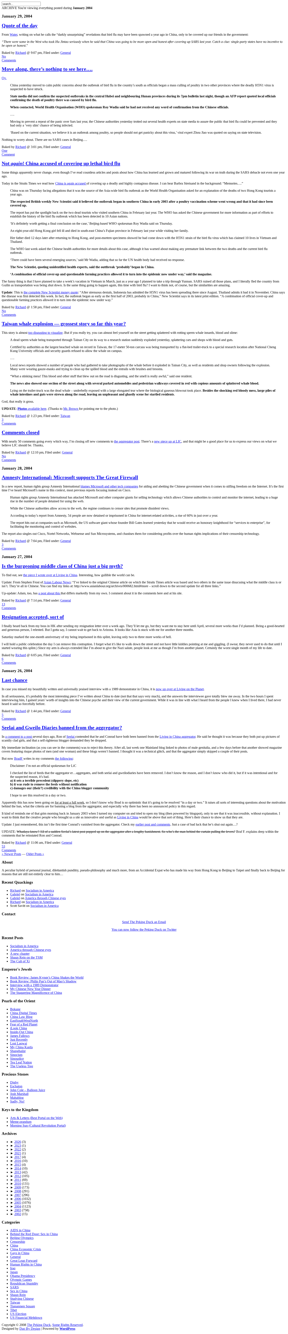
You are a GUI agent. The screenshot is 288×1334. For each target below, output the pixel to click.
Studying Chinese (22, 1298)
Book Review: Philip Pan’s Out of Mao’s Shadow (43, 981)
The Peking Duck (39, 1325)
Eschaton (16, 1086)
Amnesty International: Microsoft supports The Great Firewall (70, 477)
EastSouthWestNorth (24, 1020)
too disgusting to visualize (45, 332)
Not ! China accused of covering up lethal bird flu (61, 163)
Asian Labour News (57, 582)
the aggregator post (126, 441)
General (65, 52)
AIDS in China (20, 1230)
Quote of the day (20, 25)
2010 (17, 1183)
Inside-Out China (21, 1032)
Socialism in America (40, 890)
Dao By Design (29, 1328)
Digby (14, 1082)
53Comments (9, 848)
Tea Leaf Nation (21, 1062)
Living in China (127, 817)
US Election (18, 1314)
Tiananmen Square (22, 1306)
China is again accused (70, 183)
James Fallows (20, 1036)
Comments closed (20, 432)
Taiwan (65, 416)
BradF (18, 758)
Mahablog (17, 1097)
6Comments (9, 660)
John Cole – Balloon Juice (27, 1090)
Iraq (12, 1268)
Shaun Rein (18, 1295)
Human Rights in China (26, 1264)
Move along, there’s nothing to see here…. (47, 69)
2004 (17, 1206)
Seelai (70, 736)
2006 (17, 1199)
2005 (17, 1202)
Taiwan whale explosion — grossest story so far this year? (64, 323)
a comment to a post (19, 736)
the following (64, 758)
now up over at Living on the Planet (180, 689)
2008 (17, 1191)
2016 (17, 1161)
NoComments (9, 58)
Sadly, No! (17, 1101)
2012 (17, 1176)
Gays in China (19, 1253)
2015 (17, 1164)
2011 (17, 1180)
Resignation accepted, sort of (33, 617)
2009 (17, 1187)
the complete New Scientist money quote (51, 292)
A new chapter (20, 953)
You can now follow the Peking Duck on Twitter (144, 929)
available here (31, 408)
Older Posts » (35, 854)
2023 (17, 1145)
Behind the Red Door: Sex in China (34, 1234)
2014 (17, 1168)
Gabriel (15, 894)
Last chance (14, 680)
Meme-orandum (20, 1121)
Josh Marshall (19, 1094)
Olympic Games (21, 1279)
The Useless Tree (21, 1066)
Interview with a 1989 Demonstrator (34, 985)
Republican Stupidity (24, 1283)
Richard (20, 52)
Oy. (4, 78)
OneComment (8, 152)
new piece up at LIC (167, 441)
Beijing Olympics (22, 1238)
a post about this (49, 593)
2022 (17, 1149)
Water (13, 34)
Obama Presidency (22, 1276)
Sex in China (18, 1291)
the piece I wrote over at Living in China (50, 575)
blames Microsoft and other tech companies (109, 486)
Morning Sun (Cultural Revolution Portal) (38, 1125)
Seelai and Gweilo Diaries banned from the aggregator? (62, 727)
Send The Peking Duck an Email (144, 922)
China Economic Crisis (25, 1249)
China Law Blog (21, 1017)
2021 (17, 1153)
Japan (14, 1272)
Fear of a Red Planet (23, 1024)
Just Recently (19, 1039)
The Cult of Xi (20, 961)
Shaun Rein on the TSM (26, 957)
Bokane (15, 1009)
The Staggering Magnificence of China (36, 992)
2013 (17, 1172)
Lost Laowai (18, 1043)
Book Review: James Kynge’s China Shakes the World (46, 977)
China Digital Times (23, 1013)
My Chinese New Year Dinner (30, 989)
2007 (17, 1195)
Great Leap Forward (23, 1260)
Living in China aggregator (177, 736)
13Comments (9, 606)
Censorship (17, 1241)
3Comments (9, 421)
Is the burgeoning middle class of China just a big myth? (62, 566)
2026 (17, 1142)
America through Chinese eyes (45, 898)
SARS (14, 1287)
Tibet (13, 1310)
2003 (17, 1210)
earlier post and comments (153, 824)
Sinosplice (17, 1058)
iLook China (18, 1028)
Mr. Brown (71, 408)
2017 (17, 1157)
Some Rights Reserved (67, 1325)
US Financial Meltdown (26, 1317)
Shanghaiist (18, 1051)
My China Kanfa (21, 1047)
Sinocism (16, 1055)
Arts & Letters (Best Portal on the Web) (36, 1118)
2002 (17, 1214)
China (14, 1245)
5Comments (9, 716)
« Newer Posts (11, 854)
